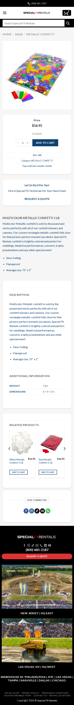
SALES (19, 34)
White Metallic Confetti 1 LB (17, 461)
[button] (5, 13)
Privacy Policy (30, 693)
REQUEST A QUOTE (37, 198)
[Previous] (10, 455)
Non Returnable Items (17, 695)
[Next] (64, 455)
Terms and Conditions (54, 693)
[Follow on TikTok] (36, 511)
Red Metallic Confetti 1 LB (45, 461)
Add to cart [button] (18, 472)
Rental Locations (60, 695)
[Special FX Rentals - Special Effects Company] (37, 12)
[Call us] (47, 511)
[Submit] (68, 23)
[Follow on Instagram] (31, 511)
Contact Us (40, 695)
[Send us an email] (42, 511)
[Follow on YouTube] (49, 545)
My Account (12, 693)
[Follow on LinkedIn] (45, 545)
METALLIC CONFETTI (40, 34)
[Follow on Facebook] (26, 511)
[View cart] (66, 13)
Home (7, 34)
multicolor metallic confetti (39, 166)
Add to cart (45, 142)
